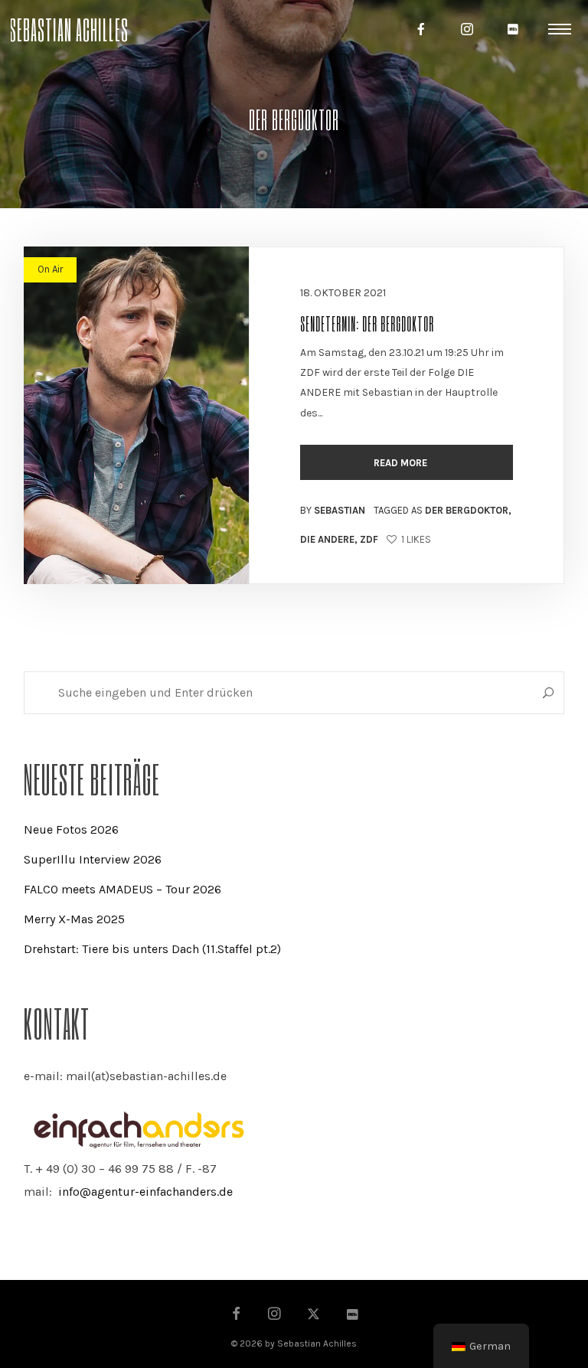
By (332, 510)
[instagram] (467, 29)
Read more (402, 463)
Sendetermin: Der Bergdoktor (367, 323)
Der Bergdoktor (466, 510)
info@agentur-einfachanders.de (145, 1191)
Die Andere (327, 539)
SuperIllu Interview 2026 (93, 859)
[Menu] (560, 28)
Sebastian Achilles (69, 28)
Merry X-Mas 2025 (74, 919)
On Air (50, 269)
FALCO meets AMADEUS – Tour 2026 (122, 889)
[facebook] (421, 29)
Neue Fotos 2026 (71, 829)
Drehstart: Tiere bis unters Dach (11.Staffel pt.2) (152, 949)
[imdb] (513, 29)
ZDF (369, 539)
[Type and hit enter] (547, 692)
